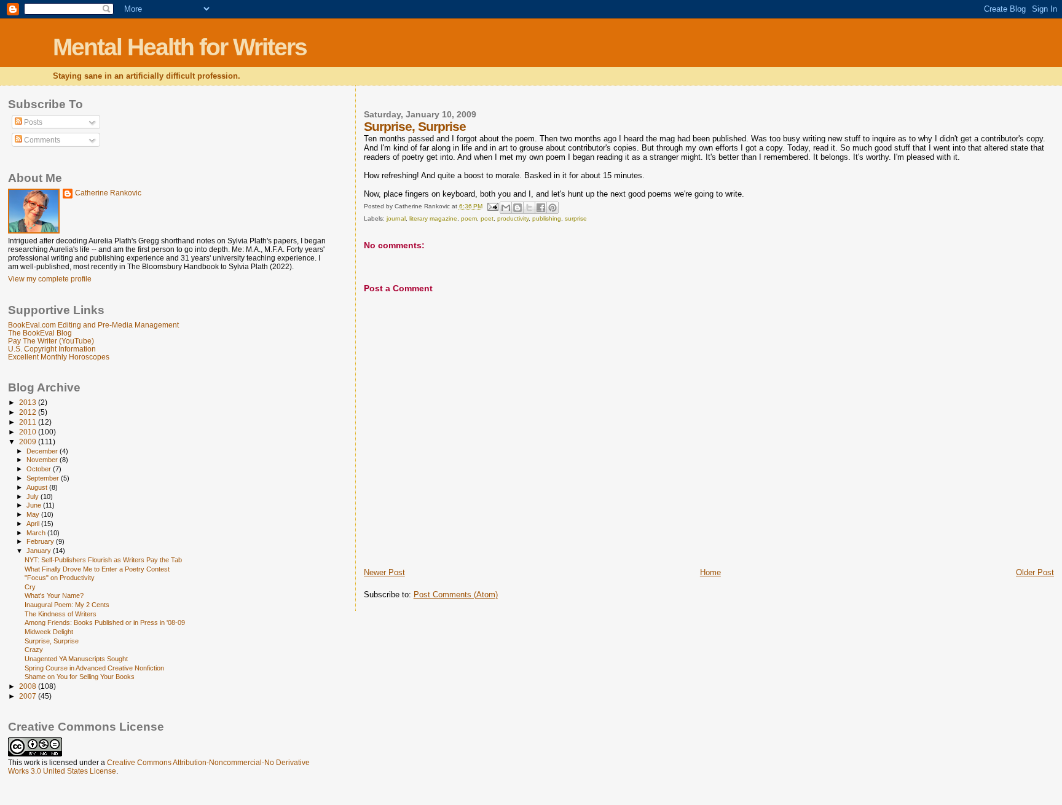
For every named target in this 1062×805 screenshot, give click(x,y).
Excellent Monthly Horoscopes (58, 357)
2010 (28, 432)
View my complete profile (50, 279)
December (43, 451)
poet (487, 218)
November (43, 459)
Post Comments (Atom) (456, 594)
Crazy (34, 649)
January (39, 550)
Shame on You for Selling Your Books (80, 676)
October (39, 469)
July (33, 496)
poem (469, 218)
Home (710, 572)
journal (396, 218)
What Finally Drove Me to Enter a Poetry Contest (97, 569)
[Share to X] (529, 208)
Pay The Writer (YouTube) (51, 341)
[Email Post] (492, 206)
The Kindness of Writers (60, 614)
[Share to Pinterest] (552, 208)
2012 (28, 412)
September (43, 478)
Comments (41, 140)
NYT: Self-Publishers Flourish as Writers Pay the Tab (103, 560)
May (33, 514)
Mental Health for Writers (180, 47)
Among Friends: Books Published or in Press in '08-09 (105, 622)
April (33, 523)
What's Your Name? (54, 595)
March (36, 532)
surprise (576, 218)
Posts (32, 122)
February (41, 541)
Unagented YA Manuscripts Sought (76, 658)
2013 (28, 402)
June (34, 505)
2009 (28, 442)
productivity (513, 218)
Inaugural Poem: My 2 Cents (67, 604)
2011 (28, 422)
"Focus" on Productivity (60, 577)
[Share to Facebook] (541, 208)
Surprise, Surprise (52, 641)
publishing (546, 218)
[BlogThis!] (517, 208)
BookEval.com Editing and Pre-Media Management (93, 325)
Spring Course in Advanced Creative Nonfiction (94, 668)
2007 (28, 696)
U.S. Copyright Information (52, 349)
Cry (30, 587)
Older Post (1035, 572)
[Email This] (506, 208)
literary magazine (433, 218)
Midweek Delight (49, 631)
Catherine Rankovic (108, 193)
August (37, 487)
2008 (28, 686)
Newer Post (384, 572)
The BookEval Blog (40, 333)
